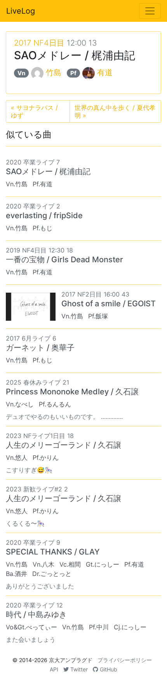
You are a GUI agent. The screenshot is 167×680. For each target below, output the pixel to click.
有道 (105, 72)
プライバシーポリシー (124, 660)
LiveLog (20, 11)
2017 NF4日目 (39, 43)
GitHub (107, 669)
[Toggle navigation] (150, 11)
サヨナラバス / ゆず (34, 111)
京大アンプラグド (70, 660)
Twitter (78, 669)
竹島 (53, 72)
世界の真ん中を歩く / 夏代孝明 (115, 111)
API (54, 669)
